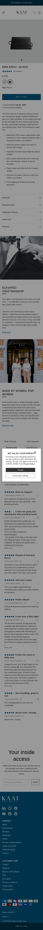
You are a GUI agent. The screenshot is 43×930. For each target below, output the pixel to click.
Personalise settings (20, 476)
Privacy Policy (29, 464)
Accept (20, 470)
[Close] (35, 452)
